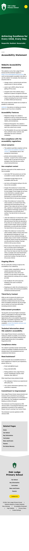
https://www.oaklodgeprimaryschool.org (12, 74)
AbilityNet (4, 107)
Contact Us (14, 496)
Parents (14, 491)
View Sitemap (6, 506)
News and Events (14, 488)
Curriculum (14, 485)
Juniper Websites (19, 504)
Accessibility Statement (20, 506)
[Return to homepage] (3, 6)
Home (3, 52)
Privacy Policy (22, 508)
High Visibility (10, 508)
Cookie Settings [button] (16, 510)
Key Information (14, 482)
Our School (14, 479)
